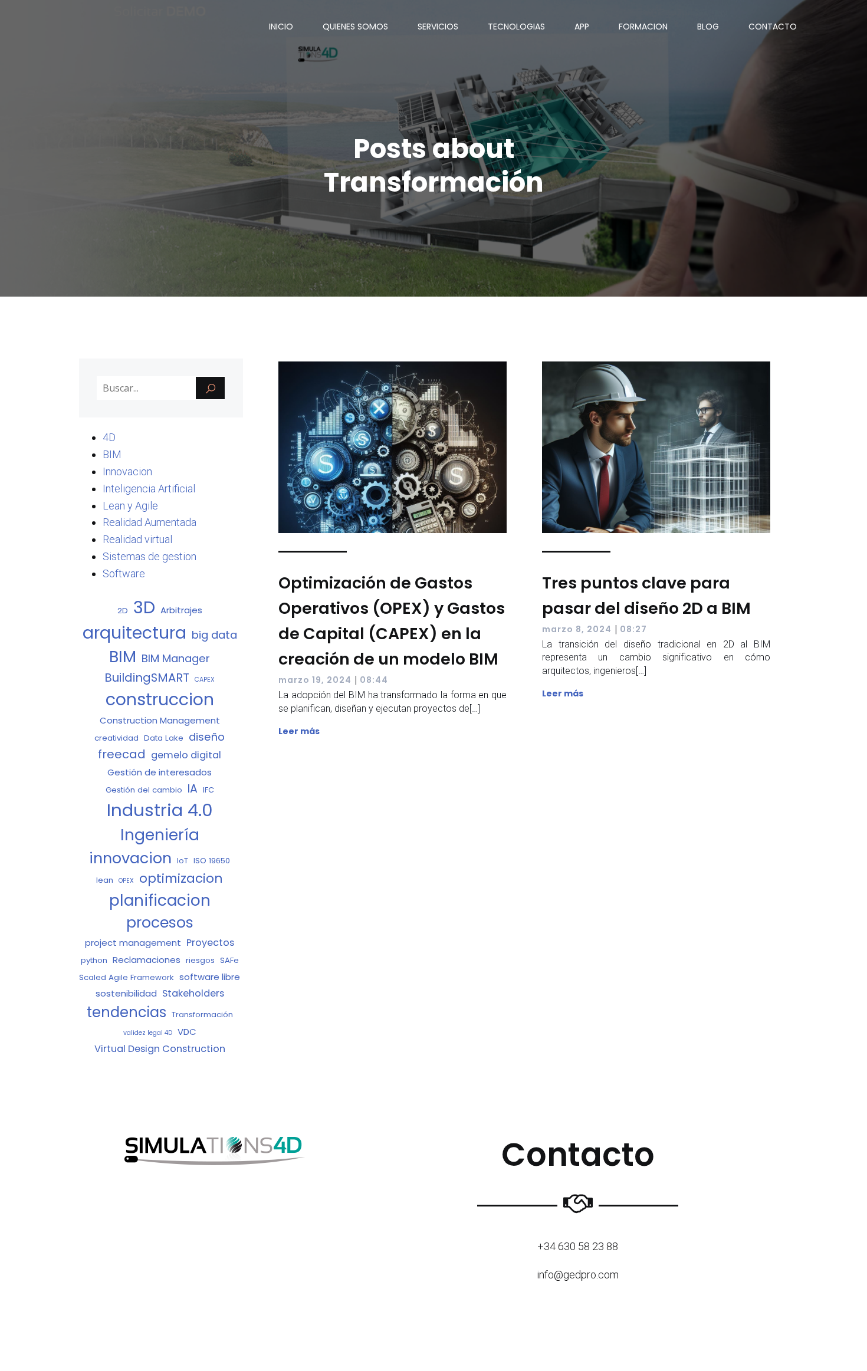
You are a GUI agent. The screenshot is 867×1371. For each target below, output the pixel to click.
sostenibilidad (126, 993)
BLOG (708, 26)
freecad (122, 754)
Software (124, 573)
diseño (207, 736)
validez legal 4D (147, 1032)
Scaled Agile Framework (126, 977)
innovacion (130, 858)
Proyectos (210, 942)
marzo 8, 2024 (577, 629)
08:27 (633, 629)
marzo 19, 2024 (315, 680)
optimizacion (181, 878)
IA (193, 789)
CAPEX (205, 679)
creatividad (116, 738)
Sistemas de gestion (149, 556)
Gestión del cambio (144, 789)
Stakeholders (193, 993)
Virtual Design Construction (159, 1049)
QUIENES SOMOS (355, 26)
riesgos (200, 960)
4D (109, 437)
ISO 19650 (211, 860)
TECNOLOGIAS (516, 26)
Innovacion (127, 471)
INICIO (281, 26)
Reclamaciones (146, 960)
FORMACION (643, 26)
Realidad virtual (137, 539)
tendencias (126, 1012)
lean (104, 880)
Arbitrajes (181, 610)
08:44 (374, 680)
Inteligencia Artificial (149, 488)
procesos (159, 922)
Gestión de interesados (159, 772)
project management (133, 942)
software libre (209, 977)
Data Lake (163, 738)
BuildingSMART (146, 677)
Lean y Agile (130, 505)
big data (214, 634)
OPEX (126, 880)
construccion (160, 699)
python (94, 960)
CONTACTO (772, 26)
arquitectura (134, 633)
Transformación (202, 1014)
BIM (112, 454)
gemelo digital (186, 755)
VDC (187, 1031)
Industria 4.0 (160, 810)
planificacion (160, 900)
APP (581, 26)
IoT (182, 860)
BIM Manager (176, 658)
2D (122, 610)
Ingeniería (159, 835)
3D (144, 607)
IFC (208, 789)
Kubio (470, 1344)
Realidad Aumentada (149, 522)
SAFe (229, 960)
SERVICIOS (438, 26)
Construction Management (160, 720)
